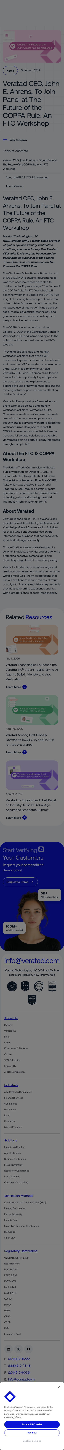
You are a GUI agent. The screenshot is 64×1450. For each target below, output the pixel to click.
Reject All (32, 1433)
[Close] (59, 1387)
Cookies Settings (32, 1441)
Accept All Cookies (32, 1424)
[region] (32, 1416)
